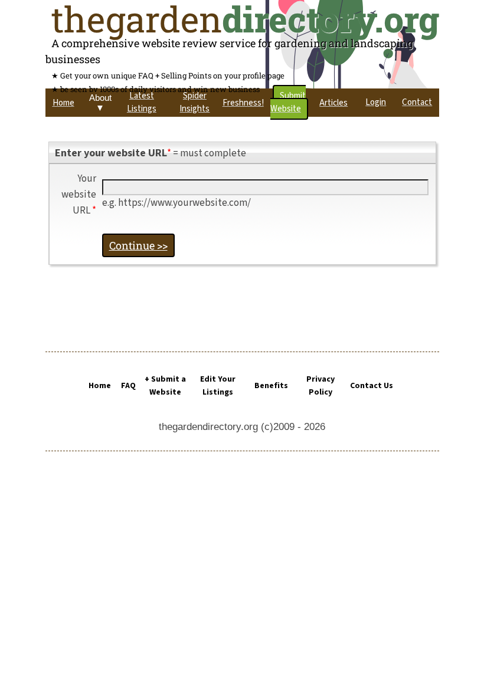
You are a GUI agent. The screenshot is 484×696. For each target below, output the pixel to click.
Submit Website (288, 102)
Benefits (271, 386)
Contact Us (371, 386)
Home (100, 386)
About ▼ (100, 103)
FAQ (128, 386)
